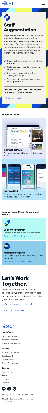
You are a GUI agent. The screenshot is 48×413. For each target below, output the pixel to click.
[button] (43, 4)
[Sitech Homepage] (8, 3)
